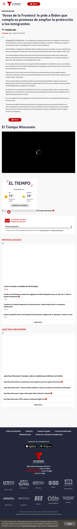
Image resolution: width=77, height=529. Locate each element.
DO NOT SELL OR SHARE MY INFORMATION (49, 435)
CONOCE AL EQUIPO (43, 431)
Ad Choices (58, 514)
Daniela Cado (10, 29)
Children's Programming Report (49, 514)
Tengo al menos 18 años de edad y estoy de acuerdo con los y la (35, 230)
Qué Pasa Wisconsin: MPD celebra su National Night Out (24, 399)
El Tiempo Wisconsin (44, 211)
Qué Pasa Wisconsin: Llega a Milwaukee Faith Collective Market (27, 393)
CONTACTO (29, 431)
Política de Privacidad (57, 230)
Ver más (38, 322)
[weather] (6, 196)
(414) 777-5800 (47, 471)
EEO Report (38, 514)
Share (35, 4)
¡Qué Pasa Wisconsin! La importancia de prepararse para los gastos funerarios (32, 382)
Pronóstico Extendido (19, 205)
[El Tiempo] (19, 186)
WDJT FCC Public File (20, 514)
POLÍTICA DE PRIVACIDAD (63, 431)
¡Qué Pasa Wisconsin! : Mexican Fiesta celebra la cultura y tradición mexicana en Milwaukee (37, 388)
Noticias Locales (8, 11)
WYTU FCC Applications (30, 514)
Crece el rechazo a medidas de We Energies (21, 286)
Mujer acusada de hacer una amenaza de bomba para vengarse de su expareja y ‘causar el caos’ (38, 314)
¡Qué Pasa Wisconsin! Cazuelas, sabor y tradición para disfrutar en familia (33, 376)
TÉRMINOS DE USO (25, 435)
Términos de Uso (44, 230)
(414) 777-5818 (45, 469)
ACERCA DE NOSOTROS (13, 431)
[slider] (10, 166)
